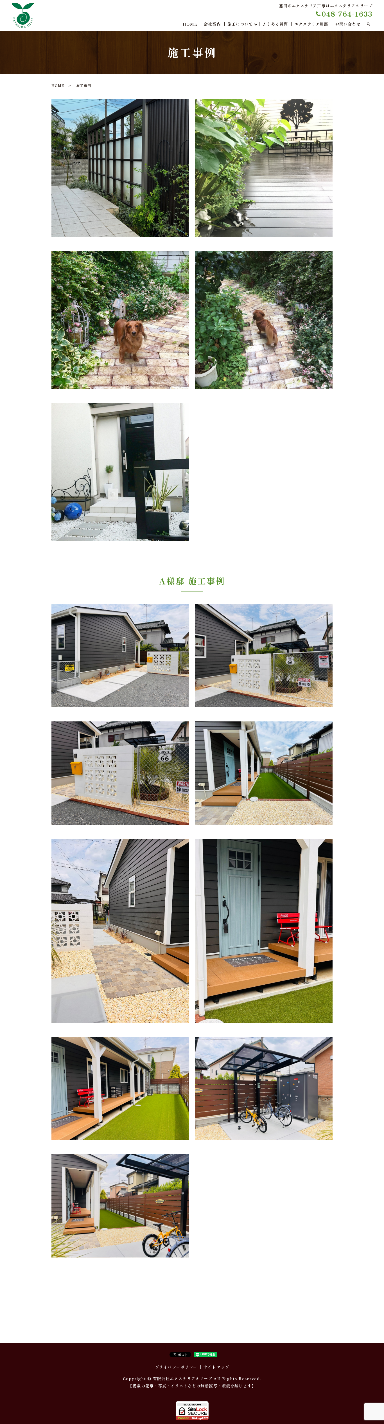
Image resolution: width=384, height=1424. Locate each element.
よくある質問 (275, 24)
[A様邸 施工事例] (120, 655)
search (368, 24)
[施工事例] (120, 167)
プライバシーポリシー (176, 1367)
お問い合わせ (348, 24)
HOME (190, 24)
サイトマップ (216, 1367)
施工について (240, 24)
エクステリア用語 (312, 24)
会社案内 (212, 24)
